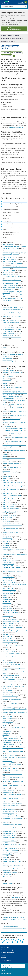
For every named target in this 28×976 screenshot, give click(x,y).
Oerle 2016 (5, 649)
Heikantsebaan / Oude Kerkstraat (11, 567)
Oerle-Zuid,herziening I (9, 662)
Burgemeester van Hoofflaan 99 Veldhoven (14, 450)
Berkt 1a (5, 385)
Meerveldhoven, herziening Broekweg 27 (13, 627)
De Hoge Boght (7, 476)
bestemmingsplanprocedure (15, 127)
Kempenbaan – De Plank (9, 590)
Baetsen (5, 378)
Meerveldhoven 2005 (8, 623)
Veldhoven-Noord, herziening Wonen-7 (13, 781)
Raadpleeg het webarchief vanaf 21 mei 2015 (14, 919)
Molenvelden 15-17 (7, 636)
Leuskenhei (5, 618)
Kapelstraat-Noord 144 (8, 580)
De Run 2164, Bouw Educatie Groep (12, 495)
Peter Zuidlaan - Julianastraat (10, 696)
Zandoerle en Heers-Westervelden (12, 337)
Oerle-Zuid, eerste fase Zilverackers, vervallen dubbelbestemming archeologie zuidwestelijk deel (15, 658)
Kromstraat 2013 (7, 606)
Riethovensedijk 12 (7, 716)
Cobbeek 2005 (6, 461)
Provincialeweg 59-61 (8, 707)
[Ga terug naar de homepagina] (5, 2)
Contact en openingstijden (8, 950)
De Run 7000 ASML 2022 (9, 506)
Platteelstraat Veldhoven (9, 698)
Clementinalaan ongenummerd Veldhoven (14, 458)
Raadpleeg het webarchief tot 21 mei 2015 (13, 917)
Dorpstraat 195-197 (7, 517)
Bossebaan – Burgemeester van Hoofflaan (14, 422)
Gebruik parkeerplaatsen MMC (11, 528)
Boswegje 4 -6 (6, 426)
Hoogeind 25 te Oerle (8, 577)
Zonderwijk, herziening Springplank (12, 865)
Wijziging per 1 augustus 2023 (10, 206)
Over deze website (6, 973)
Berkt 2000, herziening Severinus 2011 (12, 387)
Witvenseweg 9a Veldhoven (10, 811)
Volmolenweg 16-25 (8, 792)
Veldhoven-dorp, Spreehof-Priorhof (12, 764)
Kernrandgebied (7, 326)
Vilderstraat (6, 789)
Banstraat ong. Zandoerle (9, 382)
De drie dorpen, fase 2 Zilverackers (12, 316)
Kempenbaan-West (8, 593)
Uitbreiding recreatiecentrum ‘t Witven (13, 748)
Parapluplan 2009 (7, 360)
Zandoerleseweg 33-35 (9, 829)
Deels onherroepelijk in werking (11, 224)
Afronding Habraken (8, 244)
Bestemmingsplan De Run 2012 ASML (12, 404)
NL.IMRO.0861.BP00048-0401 (10, 642)
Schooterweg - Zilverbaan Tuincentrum (13, 727)
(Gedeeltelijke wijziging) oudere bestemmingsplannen (11, 233)
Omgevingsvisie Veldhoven (10, 327)
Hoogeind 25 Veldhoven (9, 270)
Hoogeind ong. (7, 272)
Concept (5, 229)
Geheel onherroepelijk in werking (11, 227)
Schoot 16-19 (6, 724)
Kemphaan (5, 595)
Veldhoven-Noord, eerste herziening (12, 770)
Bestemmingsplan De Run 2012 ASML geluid (14, 411)
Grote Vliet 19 (6, 541)
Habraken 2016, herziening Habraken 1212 (13, 549)
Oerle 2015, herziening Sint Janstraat (12, 645)
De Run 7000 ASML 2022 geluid (11, 508)
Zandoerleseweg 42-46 (9, 831)
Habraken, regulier (7, 553)
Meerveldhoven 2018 (8, 625)
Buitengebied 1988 (7, 358)
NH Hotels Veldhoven (8, 638)
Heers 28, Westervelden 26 (10, 560)
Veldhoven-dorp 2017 (8, 763)
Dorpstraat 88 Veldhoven (9, 523)
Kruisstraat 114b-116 (7, 608)
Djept (4, 513)
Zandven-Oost (6, 839)
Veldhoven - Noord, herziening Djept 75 (13, 751)
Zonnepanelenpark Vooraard (10, 869)
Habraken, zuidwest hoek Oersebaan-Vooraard (15, 267)
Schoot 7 (5, 725)
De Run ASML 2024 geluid (9, 261)
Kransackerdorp (7, 605)
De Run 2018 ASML (8, 493)
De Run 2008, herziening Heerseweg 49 (13, 482)
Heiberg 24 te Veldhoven (9, 566)
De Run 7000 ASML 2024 (9, 259)
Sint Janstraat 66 (7, 733)
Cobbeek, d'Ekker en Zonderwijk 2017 (12, 463)
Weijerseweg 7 (6, 802)
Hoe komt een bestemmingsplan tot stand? (14, 204)
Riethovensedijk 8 (7, 718)
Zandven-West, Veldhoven (10, 841)
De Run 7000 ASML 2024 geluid (11, 322)
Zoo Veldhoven (7, 870)
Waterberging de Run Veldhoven (11, 798)
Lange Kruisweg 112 (8, 616)
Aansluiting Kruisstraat (8, 370)
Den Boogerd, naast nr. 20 (9, 512)
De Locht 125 (6, 478)
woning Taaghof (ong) (8, 813)
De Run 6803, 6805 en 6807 (10, 504)
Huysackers (5, 579)
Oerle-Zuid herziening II (9, 651)
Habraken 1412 (6, 545)
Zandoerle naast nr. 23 (8, 828)
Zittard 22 (5, 855)
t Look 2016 (6, 735)
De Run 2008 (6, 480)
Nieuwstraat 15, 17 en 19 (9, 274)
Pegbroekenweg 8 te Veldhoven (11, 694)
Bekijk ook (5, 237)
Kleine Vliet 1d (6, 601)
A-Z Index (3, 971)
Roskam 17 (5, 720)
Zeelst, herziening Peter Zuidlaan (11, 844)
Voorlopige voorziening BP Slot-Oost (12, 794)
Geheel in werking (7, 221)
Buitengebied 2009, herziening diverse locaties (15, 437)
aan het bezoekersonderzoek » (14, 28)
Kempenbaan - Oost (8, 588)
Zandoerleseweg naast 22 (9, 837)
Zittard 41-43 (6, 347)
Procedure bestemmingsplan (10, 926)
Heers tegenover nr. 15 (8, 564)
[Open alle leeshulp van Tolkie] (14, 56)
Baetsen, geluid (7, 380)
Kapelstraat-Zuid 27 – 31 (9, 582)
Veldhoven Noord (7, 761)
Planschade (5, 930)
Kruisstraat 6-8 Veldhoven (9, 610)
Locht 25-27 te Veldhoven (9, 619)
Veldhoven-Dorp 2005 (8, 362)
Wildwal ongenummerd (9, 809)
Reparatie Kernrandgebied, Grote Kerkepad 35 (15, 712)
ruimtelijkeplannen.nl (16, 897)
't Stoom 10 (5, 369)
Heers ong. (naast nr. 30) (9, 562)
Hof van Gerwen (7, 575)
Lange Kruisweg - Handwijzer (10, 612)
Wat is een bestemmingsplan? (11, 201)
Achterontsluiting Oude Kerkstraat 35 (12, 372)
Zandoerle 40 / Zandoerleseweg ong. (12, 818)
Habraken (5, 543)
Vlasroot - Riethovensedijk (9, 790)
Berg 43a (5, 383)
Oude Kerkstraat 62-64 (8, 690)
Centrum (5, 454)
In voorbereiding (7, 215)
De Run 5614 (6, 502)
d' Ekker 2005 (6, 471)
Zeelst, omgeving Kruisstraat (10, 848)
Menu (21, 2)
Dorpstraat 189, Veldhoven (9, 515)
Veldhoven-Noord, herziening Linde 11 (12, 774)
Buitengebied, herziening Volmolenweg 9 (13, 441)
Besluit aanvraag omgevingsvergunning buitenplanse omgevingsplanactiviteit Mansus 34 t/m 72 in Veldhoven (15, 393)
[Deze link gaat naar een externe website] (12, 942)
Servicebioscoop (7, 731)
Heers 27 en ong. (7, 558)
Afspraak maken (5, 947)
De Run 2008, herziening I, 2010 (11, 489)
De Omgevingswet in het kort (10, 209)
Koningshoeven (7, 603)
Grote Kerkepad (7, 536)
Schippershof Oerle (8, 722)
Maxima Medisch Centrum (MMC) (11, 621)
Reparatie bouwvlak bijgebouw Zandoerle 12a (15, 709)
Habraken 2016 (6, 547)
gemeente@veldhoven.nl (7, 952)
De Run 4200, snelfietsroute (10, 499)
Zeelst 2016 (5, 842)
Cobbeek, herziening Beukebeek (11, 467)
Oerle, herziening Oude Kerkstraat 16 (12, 664)
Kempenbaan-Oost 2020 (9, 592)
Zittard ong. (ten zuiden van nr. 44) (12, 861)
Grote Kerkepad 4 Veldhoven (10, 540)
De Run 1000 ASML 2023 (9, 257)
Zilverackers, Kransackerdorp (10, 340)
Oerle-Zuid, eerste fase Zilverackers (12, 653)
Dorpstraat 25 (6, 519)
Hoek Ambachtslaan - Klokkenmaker (12, 571)
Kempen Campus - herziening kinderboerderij (14, 584)
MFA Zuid (5, 634)
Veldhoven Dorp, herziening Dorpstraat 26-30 (14, 757)
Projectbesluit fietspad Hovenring (11, 699)
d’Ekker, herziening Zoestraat (10, 473)
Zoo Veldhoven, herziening (10, 872)
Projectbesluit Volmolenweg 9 (10, 703)
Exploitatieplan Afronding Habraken (12, 263)
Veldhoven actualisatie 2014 (10, 755)
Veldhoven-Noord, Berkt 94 (10, 768)
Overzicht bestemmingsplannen (11, 212)
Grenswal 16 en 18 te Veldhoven (11, 532)
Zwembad (5, 876)
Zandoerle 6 (6, 822)
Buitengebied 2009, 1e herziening (11, 313)
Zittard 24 (5, 857)
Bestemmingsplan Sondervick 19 (11, 419)
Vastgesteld (6, 218)
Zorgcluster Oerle (7, 874)
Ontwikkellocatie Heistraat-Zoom (11, 276)
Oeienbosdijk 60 (7, 644)
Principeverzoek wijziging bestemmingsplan (14, 928)
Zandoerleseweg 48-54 (9, 833)
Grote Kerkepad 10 (7, 538)
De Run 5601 (6, 500)
